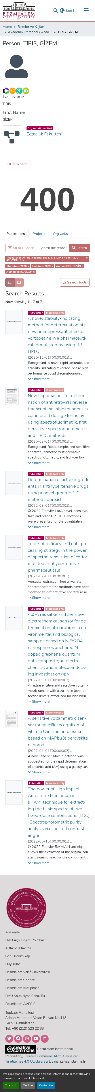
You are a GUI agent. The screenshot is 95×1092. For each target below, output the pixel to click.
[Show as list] (10, 282)
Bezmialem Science (20, 980)
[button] (19, 10)
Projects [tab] (39, 233)
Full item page (16, 164)
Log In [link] (71, 10)
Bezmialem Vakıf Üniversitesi (27, 972)
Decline (28, 1085)
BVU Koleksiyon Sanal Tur (25, 996)
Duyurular (12, 964)
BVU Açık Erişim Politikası (25, 940)
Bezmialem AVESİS (20, 1004)
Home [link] (7, 26)
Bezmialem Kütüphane (22, 988)
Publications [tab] (15, 233)
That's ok (11, 1085)
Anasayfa (12, 932)
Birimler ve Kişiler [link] (30, 26)
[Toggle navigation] (86, 10)
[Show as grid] (19, 282)
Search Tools (76, 282)
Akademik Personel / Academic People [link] (30, 32)
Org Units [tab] (60, 233)
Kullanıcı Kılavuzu (18, 948)
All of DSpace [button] (23, 247)
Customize (46, 1085)
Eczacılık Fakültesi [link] (44, 134)
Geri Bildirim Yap (17, 956)
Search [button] (81, 247)
